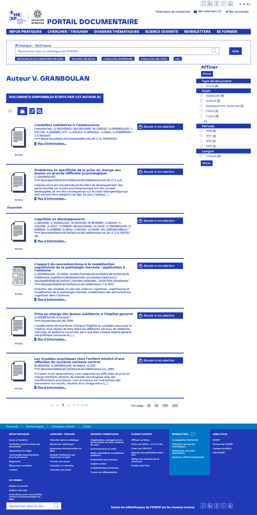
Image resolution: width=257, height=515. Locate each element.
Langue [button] (208, 151)
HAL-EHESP (219, 452)
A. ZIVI (91, 365)
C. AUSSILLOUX (60, 222)
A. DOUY (52, 226)
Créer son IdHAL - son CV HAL (147, 444)
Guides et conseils (18, 486)
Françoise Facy (43, 128)
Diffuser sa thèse (140, 440)
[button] (203, 121)
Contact (87, 426)
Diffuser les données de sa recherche (145, 460)
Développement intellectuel (223, 105)
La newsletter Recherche (185, 440)
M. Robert (79, 365)
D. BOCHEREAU (63, 128)
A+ (249, 4)
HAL (177, 58)
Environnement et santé (103, 449)
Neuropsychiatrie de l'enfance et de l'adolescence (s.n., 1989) (77, 368)
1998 (209, 131)
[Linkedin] (210, 3)
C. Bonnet (111, 222)
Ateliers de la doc (18, 490)
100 (165, 405)
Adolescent (213, 95)
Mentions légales (35, 426)
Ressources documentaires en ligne (40, 58)
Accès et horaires (18, 440)
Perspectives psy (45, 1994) (57, 320)
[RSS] (203, 3)
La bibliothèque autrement (104, 468)
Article (210, 85)
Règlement (15, 461)
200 (175, 405)
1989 (209, 146)
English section (98, 464)
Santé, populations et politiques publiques (107, 454)
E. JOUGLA (76, 131)
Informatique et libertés (63, 426)
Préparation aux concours (104, 459)
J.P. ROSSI (93, 229)
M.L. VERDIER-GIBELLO (114, 229)
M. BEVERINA (95, 222)
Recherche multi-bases (62, 444)
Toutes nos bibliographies (103, 472)
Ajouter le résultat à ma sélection (22, 111)
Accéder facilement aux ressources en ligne (62, 456)
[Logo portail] (26, 16)
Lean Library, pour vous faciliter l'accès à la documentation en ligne (25, 496)
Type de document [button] (216, 81)
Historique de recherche (172, 11)
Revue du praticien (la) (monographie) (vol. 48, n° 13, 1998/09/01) (79, 138)
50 (156, 405)
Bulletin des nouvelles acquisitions (183, 452)
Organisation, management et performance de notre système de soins (107, 442)
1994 (209, 141)
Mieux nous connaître (20, 465)
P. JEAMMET (54, 131)
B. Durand (62, 317)
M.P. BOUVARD (82, 128)
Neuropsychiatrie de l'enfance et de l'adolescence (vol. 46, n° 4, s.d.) (81, 180)
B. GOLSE (99, 226)
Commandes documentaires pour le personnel (24, 456)
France (210, 116)
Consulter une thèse (154, 58)
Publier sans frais (140, 465)
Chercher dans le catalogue (64, 440)
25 (148, 405)
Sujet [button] (206, 91)
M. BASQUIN (78, 222)
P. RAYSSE (80, 229)
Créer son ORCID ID (141, 448)
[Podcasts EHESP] (230, 3)
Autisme (211, 100)
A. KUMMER (54, 229)
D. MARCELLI (91, 131)
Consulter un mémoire (118, 58)
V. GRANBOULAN (119, 128)
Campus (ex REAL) (222, 448)
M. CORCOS (100, 128)
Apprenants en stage (20, 451)
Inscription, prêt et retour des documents (24, 445)
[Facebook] (216, 3)
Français (211, 156)
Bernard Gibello (83, 226)
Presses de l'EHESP (223, 444)
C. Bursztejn (41, 222)
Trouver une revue (83, 58)
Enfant (210, 111)
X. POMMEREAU (122, 131)
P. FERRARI (65, 226)
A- (240, 4)
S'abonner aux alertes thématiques (183, 445)
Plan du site (12, 426)
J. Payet (106, 131)
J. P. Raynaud (42, 135)
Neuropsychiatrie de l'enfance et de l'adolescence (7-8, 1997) (77, 284)
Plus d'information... (52, 143)
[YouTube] (223, 3)
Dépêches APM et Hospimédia (188, 457)
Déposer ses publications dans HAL (147, 453)
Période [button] (208, 126)
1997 (209, 136)
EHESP (216, 440)
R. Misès (68, 229)
